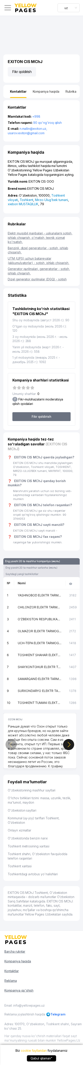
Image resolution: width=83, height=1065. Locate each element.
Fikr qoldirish (22, 71)
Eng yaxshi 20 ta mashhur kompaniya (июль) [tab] (32, 561)
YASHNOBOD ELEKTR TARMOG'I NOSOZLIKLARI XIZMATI (40, 595)
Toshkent (26, 200)
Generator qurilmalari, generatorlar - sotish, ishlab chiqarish (39, 271)
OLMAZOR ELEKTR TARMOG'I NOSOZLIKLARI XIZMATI (40, 631)
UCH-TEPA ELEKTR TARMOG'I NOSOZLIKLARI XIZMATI (40, 643)
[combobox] (69, 7)
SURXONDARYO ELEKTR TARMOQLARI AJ (40, 691)
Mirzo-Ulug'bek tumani (51, 200)
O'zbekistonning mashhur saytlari (31, 790)
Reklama (10, 981)
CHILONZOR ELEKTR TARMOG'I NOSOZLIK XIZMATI (40, 607)
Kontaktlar (11, 971)
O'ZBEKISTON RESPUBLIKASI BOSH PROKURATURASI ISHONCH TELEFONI (40, 619)
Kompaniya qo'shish (18, 990)
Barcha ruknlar (14, 951)
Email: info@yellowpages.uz (24, 1005)
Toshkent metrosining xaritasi (28, 846)
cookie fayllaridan (34, 1050)
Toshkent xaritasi (20, 866)
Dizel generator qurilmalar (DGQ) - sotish (37, 279)
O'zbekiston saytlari (22, 810)
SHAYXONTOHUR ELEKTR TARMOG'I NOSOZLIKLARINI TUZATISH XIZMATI (40, 667)
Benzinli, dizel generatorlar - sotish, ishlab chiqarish (38, 250)
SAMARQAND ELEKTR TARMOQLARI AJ (40, 679)
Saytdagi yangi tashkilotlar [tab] (22, 574)
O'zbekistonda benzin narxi (28, 838)
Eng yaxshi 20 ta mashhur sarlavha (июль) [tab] (31, 567)
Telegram (58, 1014)
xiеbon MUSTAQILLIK (23, 204)
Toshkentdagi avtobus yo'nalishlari (33, 874)
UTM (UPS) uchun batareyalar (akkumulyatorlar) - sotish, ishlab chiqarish (38, 261)
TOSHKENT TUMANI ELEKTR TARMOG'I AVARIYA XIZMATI (40, 703)
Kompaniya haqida (17, 961)
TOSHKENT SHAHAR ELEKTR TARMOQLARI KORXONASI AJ (40, 655)
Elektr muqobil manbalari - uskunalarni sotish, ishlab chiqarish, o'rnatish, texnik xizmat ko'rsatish (40, 237)
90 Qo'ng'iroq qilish (47, 123)
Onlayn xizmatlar (19, 830)
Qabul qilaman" (41, 1058)
